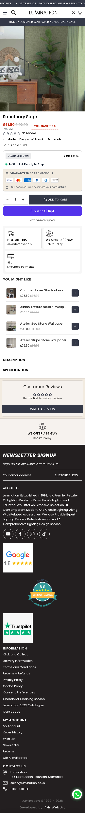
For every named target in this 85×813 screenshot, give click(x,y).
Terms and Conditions (19, 667)
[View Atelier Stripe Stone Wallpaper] (75, 342)
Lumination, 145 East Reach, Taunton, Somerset (36, 774)
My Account (11, 726)
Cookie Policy (13, 686)
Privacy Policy (13, 680)
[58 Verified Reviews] (42, 609)
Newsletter (11, 745)
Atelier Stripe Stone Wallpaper (43, 340)
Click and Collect (15, 654)
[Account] (73, 12)
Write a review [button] (42, 409)
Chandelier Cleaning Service (24, 699)
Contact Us (11, 711)
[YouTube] (8, 534)
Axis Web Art (54, 807)
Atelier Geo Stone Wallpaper (42, 323)
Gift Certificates (15, 758)
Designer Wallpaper (35, 22)
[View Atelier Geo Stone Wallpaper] (75, 326)
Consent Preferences (19, 692)
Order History (12, 732)
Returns (8, 751)
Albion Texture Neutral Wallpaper (44, 307)
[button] (11, 133)
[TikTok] (44, 534)
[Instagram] (32, 534)
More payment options (43, 220)
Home (13, 22)
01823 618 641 (19, 789)
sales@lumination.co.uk (27, 783)
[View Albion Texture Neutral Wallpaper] (75, 309)
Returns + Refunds (16, 673)
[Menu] (6, 12)
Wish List (9, 739)
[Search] (13, 12)
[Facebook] (20, 534)
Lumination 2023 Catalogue (23, 705)
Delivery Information (18, 661)
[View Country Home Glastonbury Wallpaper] (75, 293)
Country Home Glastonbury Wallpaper (44, 290)
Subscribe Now (66, 475)
